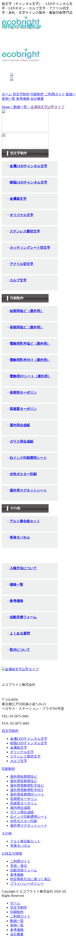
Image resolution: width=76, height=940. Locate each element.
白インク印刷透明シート (28, 816)
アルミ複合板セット (25, 841)
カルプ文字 (18, 761)
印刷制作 (37, 94)
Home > (8, 107)
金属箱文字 (18, 747)
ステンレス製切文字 (25, 756)
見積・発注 (18, 866)
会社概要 (37, 98)
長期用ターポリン (23, 799)
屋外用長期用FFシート (27, 794)
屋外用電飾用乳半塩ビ (27, 785)
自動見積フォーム (23, 870)
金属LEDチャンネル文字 (28, 738)
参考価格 (23, 98)
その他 (7, 833)
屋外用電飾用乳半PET (26, 790)
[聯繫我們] (20, 669)
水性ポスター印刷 (23, 821)
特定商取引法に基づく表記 (30, 879)
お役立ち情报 (12, 853)
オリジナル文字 (22, 752)
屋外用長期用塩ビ (23, 781)
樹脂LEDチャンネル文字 (28, 743)
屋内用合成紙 (20, 807)
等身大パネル (20, 845)
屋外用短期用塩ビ (23, 776)
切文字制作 (21, 94)
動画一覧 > (22, 107)
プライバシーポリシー (27, 883)
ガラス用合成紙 (22, 812)
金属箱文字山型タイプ (47, 107)
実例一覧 (8, 98)
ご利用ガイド (55, 94)
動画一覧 (17, 921)
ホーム (7, 94)
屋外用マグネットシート (28, 825)
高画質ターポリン (23, 803)
